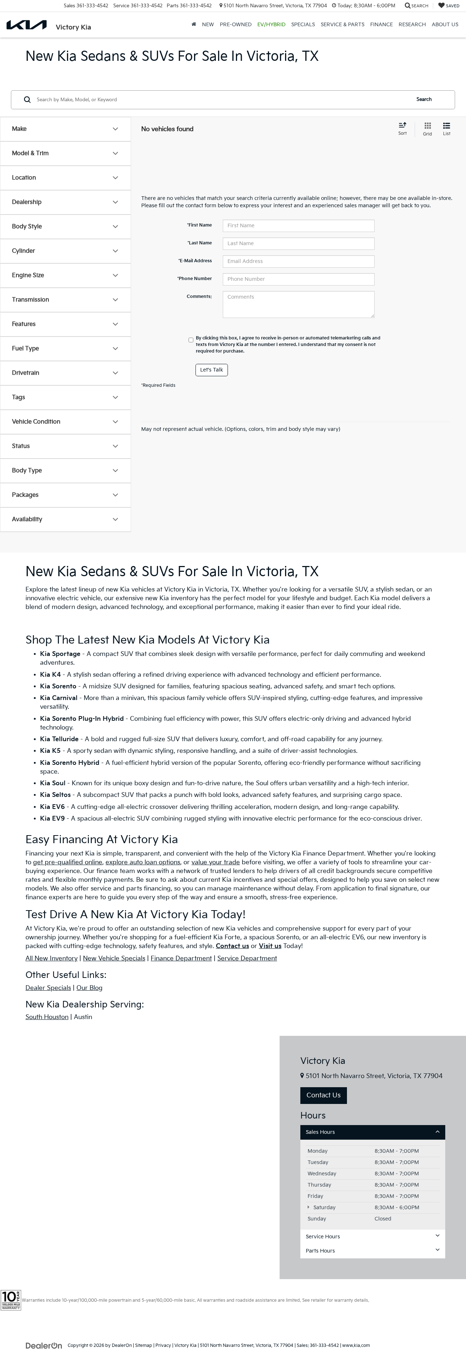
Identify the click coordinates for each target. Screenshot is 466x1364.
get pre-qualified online (67, 862)
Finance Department (181, 958)
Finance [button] (381, 24)
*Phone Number (194, 279)
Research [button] (412, 24)
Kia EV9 (52, 818)
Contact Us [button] (324, 1095)
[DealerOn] (44, 1345)
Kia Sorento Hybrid (69, 763)
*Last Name (199, 243)
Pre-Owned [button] (236, 24)
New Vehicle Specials (114, 958)
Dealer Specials (48, 988)
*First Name (199, 225)
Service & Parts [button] (342, 24)
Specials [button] (303, 24)
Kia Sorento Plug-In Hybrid (82, 719)
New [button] (208, 24)
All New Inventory (51, 958)
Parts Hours (320, 1251)
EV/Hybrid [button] (271, 24)
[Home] (194, 25)
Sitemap (143, 1345)
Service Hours (323, 1237)
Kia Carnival (59, 698)
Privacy (163, 1345)
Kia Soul (53, 783)
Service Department (247, 958)
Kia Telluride (59, 739)
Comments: (199, 296)
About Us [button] (445, 24)
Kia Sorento (59, 686)
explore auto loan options (143, 862)
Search (424, 99)
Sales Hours (320, 1132)
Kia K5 (50, 751)
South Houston (46, 1017)
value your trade (215, 862)
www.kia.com (356, 1345)
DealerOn (122, 1345)
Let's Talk (211, 370)
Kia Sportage (60, 654)
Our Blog (89, 988)
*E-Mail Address (195, 261)
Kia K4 (51, 675)
